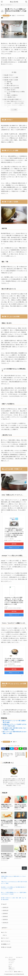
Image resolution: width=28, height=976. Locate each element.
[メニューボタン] (2, 2)
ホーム (6, 957)
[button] (3, 748)
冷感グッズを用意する (12, 95)
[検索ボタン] (26, 2)
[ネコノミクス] (14, 2)
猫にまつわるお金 (7, 947)
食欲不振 (9, 81)
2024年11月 (5, 922)
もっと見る (14, 109)
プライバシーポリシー (9, 971)
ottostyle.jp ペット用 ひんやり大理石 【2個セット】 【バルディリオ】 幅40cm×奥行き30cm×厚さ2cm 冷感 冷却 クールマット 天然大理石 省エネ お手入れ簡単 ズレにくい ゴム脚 (13, 601)
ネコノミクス (14, 776)
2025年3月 (5, 919)
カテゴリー (11, 957)
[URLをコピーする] (25, 748)
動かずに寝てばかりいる (13, 85)
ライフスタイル (6, 15)
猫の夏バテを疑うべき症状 (11, 79)
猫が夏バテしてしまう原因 (11, 77)
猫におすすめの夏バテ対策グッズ (12, 99)
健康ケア (14, 15)
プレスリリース (11, 969)
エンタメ (5, 932)
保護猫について (6, 944)
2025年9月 (5, 913)
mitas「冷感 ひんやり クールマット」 (16, 101)
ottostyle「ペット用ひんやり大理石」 (16, 103)
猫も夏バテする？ (8, 75)
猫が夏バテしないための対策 (11, 87)
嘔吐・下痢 (9, 83)
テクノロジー (6, 938)
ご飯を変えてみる (11, 97)
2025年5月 (5, 916)
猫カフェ (5, 935)
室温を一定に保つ (11, 89)
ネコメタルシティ (19, 957)
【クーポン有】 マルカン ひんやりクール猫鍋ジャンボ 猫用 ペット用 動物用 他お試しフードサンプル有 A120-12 (13, 660)
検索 (24, 868)
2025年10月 (5, 910)
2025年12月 (5, 907)
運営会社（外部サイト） (18, 971)
